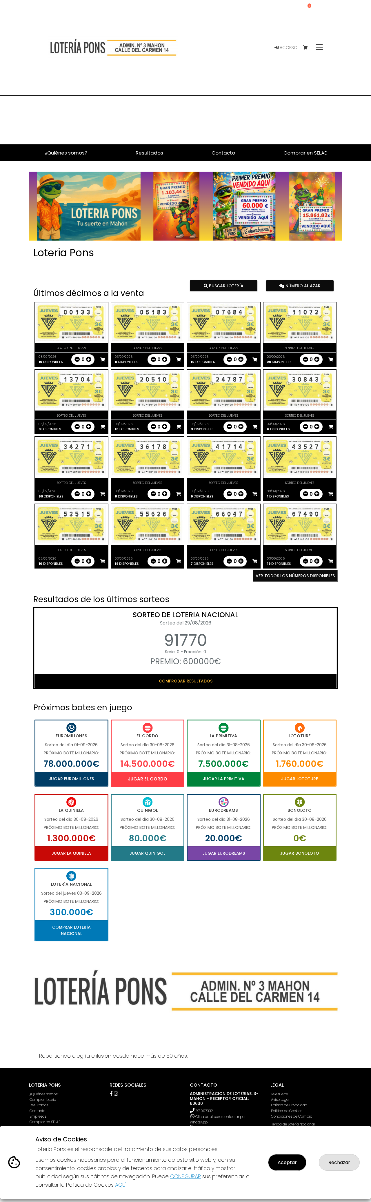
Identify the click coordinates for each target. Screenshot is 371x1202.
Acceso (288, 47)
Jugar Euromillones (71, 779)
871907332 (204, 1110)
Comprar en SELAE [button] (305, 152)
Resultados (39, 1105)
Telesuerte (279, 1094)
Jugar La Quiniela (71, 853)
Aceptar (287, 1162)
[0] (308, 47)
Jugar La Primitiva (223, 779)
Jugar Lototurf (299, 779)
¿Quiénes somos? (44, 1094)
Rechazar (339, 1162)
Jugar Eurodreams (223, 853)
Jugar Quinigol (147, 853)
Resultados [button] (149, 152)
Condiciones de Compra (291, 1116)
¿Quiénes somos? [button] (66, 152)
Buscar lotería (225, 286)
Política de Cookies (286, 1110)
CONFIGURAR (185, 1176)
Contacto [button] (223, 152)
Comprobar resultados (185, 681)
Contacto (37, 1110)
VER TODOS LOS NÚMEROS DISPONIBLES (295, 576)
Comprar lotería (43, 1099)
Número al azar (302, 286)
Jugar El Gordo (147, 779)
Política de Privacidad (289, 1105)
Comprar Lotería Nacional (71, 930)
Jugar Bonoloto (299, 853)
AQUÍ (121, 1184)
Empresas (38, 1116)
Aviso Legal (280, 1099)
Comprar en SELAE (45, 1121)
